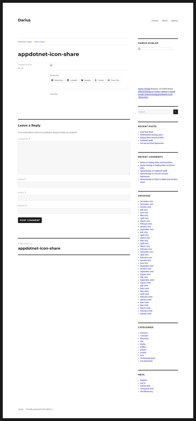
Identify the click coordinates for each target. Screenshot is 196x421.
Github (172, 92)
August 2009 (145, 283)
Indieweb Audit (146, 140)
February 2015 (146, 224)
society (143, 352)
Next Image (39, 42)
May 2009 (144, 291)
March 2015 (145, 221)
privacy (143, 350)
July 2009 (144, 285)
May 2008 (144, 305)
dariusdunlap (145, 171)
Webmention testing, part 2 (151, 135)
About (174, 20)
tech (142, 355)
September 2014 (147, 229)
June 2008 (144, 302)
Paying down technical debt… (152, 138)
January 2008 (145, 314)
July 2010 (144, 277)
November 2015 (146, 204)
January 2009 (145, 300)
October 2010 (145, 269)
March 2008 (145, 308)
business (144, 333)
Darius (24, 20)
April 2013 (144, 243)
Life (141, 341)
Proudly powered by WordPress (39, 409)
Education (144, 338)
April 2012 (144, 255)
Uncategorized (146, 361)
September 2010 (147, 271)
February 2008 (146, 311)
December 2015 (146, 201)
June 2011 (144, 263)
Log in (142, 383)
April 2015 (144, 218)
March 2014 (145, 238)
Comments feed (146, 389)
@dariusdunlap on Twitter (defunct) (153, 92)
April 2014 (144, 235)
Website (22, 206)
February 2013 (146, 249)
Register (143, 380)
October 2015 (145, 207)
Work (165, 20)
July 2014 (144, 232)
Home (154, 20)
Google (141, 94)
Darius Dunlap (144, 89)
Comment (24, 139)
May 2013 (144, 241)
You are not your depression (152, 143)
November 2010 (146, 266)
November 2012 (146, 252)
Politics (143, 347)
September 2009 (147, 280)
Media (142, 344)
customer (144, 336)
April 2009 (144, 294)
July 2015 (144, 210)
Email (22, 192)
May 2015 (144, 215)
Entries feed (145, 386)
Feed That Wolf (146, 132)
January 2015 (145, 227)
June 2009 (144, 288)
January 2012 (145, 260)
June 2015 (144, 213)
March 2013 (145, 246)
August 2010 (145, 274)
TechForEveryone (147, 358)
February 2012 (146, 257)
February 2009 (146, 297)
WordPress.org (146, 391)
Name (22, 179)
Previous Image (25, 42)
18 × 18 (20, 68)
